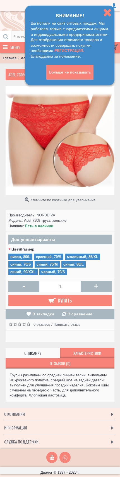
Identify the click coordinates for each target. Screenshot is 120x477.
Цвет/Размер (22, 249)
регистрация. (69, 50)
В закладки (43, 314)
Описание (32, 353)
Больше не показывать (70, 72)
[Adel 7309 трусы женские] (60, 140)
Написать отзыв (67, 324)
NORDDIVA (46, 215)
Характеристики (87, 353)
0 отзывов (41, 324)
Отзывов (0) (60, 363)
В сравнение (80, 314)
